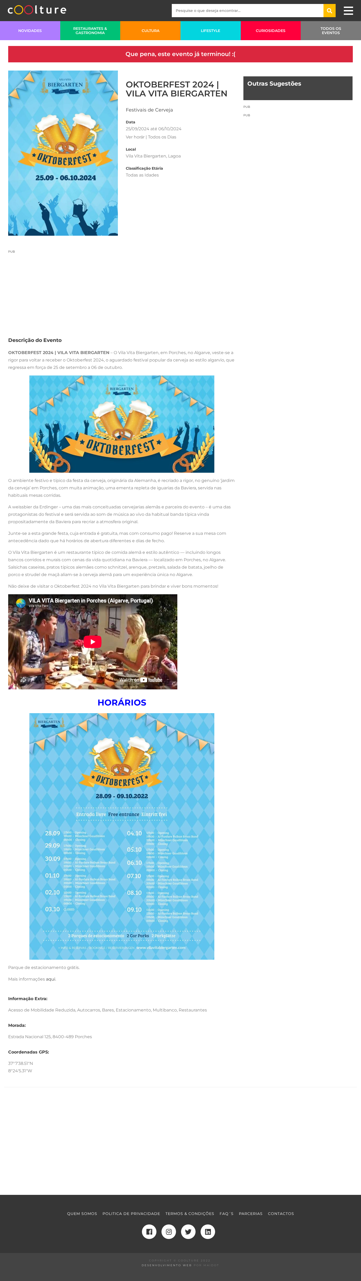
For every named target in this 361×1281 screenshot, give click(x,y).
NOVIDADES (30, 31)
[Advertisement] (121, 291)
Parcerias (251, 1213)
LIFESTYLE (210, 31)
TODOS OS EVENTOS (331, 30)
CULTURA (150, 31)
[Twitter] (188, 1231)
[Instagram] (168, 1231)
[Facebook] (149, 1231)
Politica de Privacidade (131, 1213)
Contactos (281, 1213)
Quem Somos (82, 1213)
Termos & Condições (189, 1213)
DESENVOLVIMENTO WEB (167, 1265)
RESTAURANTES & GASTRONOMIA (90, 30)
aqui (50, 979)
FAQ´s (227, 1213)
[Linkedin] (208, 1231)
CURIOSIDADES (270, 31)
